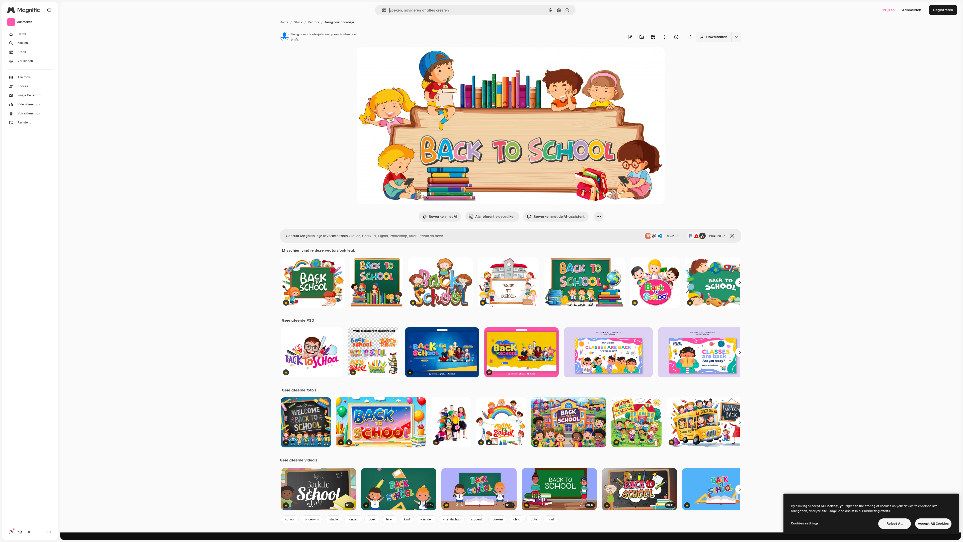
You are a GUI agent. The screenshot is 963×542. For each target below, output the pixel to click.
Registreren (943, 10)
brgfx (295, 40)
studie (333, 519)
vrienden (426, 519)
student (476, 519)
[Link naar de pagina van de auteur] (284, 37)
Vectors (313, 22)
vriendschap (451, 519)
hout (551, 519)
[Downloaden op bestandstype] (736, 37)
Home (284, 22)
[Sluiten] (732, 236)
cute (534, 519)
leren (389, 519)
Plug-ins (715, 236)
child (516, 519)
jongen (353, 519)
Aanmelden (911, 10)
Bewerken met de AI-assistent (559, 216)
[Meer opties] (665, 37)
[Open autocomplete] (382, 10)
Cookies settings (805, 523)
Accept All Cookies (933, 523)
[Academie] (20, 532)
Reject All (895, 523)
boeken (498, 519)
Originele (389, 57)
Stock (298, 22)
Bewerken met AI (443, 216)
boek (372, 519)
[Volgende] (739, 282)
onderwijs (312, 519)
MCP (670, 236)
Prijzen (889, 10)
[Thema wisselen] (29, 532)
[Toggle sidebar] (49, 10)
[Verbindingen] (11, 532)
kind (407, 519)
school (289, 519)
